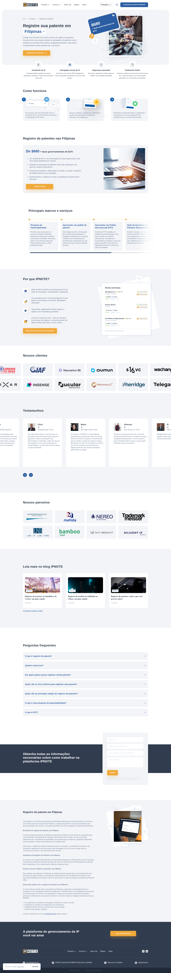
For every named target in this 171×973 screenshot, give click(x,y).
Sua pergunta (114, 760)
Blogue (76, 5)
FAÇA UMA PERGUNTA (123, 933)
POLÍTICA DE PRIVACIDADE (94, 970)
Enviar (112, 772)
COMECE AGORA (39, 186)
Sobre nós (67, 5)
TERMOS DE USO (74, 970)
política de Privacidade (131, 779)
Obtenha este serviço (35, 53)
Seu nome (112, 739)
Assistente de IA (51, 914)
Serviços (56, 5)
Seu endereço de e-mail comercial (121, 753)
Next (31, 475)
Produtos (44, 5)
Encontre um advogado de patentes (40, 331)
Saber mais (21, 966)
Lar (24, 19)
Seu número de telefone (118, 746)
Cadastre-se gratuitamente (134, 4)
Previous (25, 475)
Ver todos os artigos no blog (32, 611)
